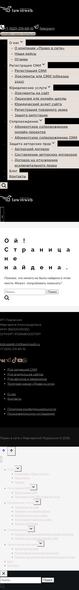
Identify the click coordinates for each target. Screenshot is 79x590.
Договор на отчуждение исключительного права (36, 162)
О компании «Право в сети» (40, 48)
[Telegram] (9, 362)
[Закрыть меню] (1, 459)
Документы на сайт (32, 93)
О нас (11, 394)
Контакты (17, 176)
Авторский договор (32, 149)
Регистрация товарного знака (41, 110)
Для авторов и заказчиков (27, 379)
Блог (13, 171)
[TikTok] (14, 362)
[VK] (3, 362)
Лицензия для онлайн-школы (41, 98)
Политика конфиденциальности (31, 409)
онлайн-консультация (18, 34)
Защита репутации (31, 115)
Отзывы (21, 59)
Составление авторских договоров (46, 154)
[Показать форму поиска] (4, 185)
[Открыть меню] (2, 214)
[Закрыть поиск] (3, 574)
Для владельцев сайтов (25, 374)
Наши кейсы (25, 54)
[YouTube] (20, 362)
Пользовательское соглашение (31, 413)
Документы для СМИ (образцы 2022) (42, 78)
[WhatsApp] (25, 362)
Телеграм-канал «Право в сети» (31, 384)
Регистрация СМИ (31, 71)
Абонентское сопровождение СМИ (46, 137)
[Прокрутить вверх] (3, 451)
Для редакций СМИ (22, 369)
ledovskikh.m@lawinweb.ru (20, 344)
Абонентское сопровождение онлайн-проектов (41, 129)
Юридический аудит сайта (38, 104)
